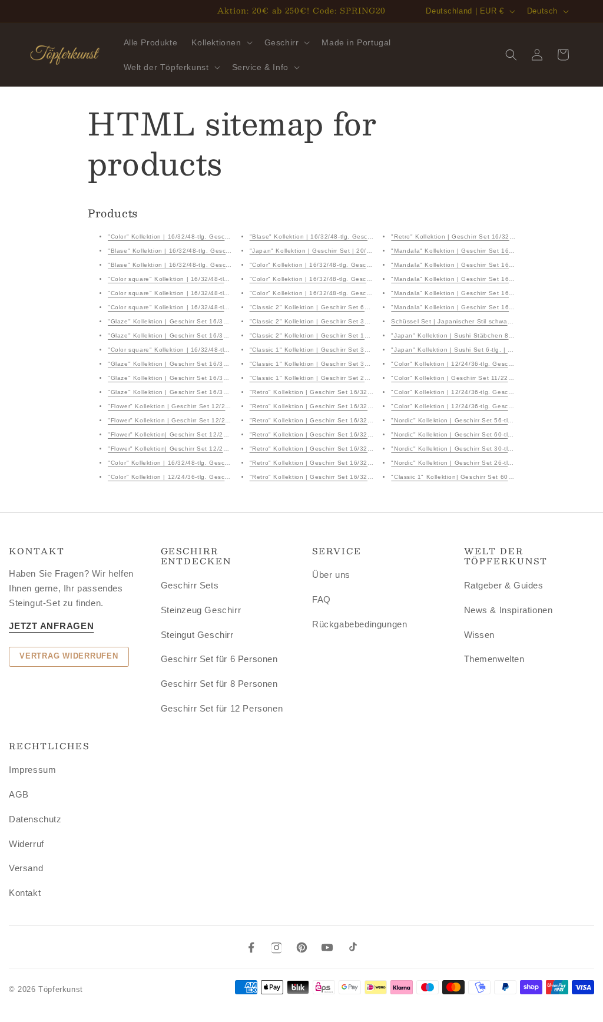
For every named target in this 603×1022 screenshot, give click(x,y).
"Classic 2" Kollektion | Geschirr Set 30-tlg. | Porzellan (332, 321)
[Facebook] (251, 947)
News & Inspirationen (508, 610)
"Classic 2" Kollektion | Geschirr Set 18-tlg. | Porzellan (332, 335)
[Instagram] (276, 947)
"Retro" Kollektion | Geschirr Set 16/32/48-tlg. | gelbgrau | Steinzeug (355, 434)
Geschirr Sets (190, 585)
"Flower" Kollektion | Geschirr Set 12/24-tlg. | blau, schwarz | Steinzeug (217, 406)
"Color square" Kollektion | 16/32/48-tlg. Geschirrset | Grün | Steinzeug (216, 349)
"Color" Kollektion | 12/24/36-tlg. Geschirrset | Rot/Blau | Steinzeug (494, 406)
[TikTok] (352, 947)
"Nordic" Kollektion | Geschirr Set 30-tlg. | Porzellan (469, 448)
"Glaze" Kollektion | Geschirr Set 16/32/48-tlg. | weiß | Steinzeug (207, 378)
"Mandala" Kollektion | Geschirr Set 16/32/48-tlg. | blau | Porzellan (493, 265)
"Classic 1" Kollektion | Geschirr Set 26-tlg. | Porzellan (332, 378)
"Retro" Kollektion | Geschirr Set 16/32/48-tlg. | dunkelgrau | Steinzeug (358, 462)
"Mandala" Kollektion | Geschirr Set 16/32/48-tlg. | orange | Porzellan (497, 250)
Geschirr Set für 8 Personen (219, 684)
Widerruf (26, 844)
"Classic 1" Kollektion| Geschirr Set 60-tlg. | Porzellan (473, 477)
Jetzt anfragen (51, 626)
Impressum (32, 770)
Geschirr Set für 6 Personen (219, 659)
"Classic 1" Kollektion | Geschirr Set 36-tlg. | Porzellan (332, 349)
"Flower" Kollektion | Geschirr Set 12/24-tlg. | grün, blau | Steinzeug (212, 420)
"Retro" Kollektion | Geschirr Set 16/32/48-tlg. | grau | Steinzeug (348, 448)
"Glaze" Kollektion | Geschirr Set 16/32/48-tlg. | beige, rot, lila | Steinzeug (221, 335)
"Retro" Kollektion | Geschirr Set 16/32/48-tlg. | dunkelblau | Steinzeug (358, 420)
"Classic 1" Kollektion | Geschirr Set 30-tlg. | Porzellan (332, 363)
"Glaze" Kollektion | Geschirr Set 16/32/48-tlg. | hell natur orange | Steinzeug (226, 392)
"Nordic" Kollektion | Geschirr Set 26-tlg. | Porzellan (469, 462)
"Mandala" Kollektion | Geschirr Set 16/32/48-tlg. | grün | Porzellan (493, 279)
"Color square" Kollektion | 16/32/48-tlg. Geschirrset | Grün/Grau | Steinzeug (225, 279)
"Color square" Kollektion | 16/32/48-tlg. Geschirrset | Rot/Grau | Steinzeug (223, 293)
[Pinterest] (302, 947)
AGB (19, 794)
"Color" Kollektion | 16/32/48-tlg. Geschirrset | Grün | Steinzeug (347, 279)
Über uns (331, 575)
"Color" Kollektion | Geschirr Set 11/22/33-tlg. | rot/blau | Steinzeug (494, 378)
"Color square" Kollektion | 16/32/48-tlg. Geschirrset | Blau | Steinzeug (216, 307)
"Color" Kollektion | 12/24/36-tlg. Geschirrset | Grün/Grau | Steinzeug (213, 477)
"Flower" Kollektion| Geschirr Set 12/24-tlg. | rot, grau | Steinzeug (208, 434)
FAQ (321, 599)
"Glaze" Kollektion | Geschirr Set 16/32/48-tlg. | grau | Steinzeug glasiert (219, 363)
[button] (220, 42)
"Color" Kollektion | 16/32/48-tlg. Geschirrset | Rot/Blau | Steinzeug (352, 293)
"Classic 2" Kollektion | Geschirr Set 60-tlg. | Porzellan (332, 307)
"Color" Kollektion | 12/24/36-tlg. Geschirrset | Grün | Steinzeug (488, 363)
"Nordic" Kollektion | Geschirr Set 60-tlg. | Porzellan (469, 434)
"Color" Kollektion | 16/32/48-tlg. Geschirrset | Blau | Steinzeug (346, 265)
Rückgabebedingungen (359, 624)
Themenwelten (494, 659)
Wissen (479, 635)
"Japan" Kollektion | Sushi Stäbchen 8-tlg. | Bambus (471, 335)
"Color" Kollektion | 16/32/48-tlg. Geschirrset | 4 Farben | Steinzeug (211, 236)
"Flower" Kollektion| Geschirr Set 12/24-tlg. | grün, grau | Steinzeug (211, 448)
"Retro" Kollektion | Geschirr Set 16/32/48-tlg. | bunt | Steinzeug (348, 406)
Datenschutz (35, 819)
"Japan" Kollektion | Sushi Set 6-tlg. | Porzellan (463, 349)
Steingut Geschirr (197, 635)
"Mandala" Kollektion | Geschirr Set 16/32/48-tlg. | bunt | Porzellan (493, 307)
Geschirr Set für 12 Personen (222, 708)
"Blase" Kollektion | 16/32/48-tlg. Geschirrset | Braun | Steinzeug (207, 265)
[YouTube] (327, 947)
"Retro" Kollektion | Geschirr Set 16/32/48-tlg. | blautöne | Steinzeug (496, 236)
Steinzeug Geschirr (201, 610)
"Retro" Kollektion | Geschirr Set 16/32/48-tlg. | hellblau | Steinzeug (353, 392)
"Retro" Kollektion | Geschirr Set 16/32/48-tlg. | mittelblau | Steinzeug (356, 477)
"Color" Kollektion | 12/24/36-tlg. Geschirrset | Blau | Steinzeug (487, 392)
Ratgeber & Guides (504, 585)
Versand (26, 868)
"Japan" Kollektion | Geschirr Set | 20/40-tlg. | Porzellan (335, 250)
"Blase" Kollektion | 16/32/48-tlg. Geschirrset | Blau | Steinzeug (347, 236)
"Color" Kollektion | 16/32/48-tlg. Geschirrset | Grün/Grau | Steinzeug (213, 462)
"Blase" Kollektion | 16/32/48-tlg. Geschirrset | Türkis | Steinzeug (207, 250)
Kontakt (25, 893)
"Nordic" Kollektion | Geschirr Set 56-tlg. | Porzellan (469, 420)
